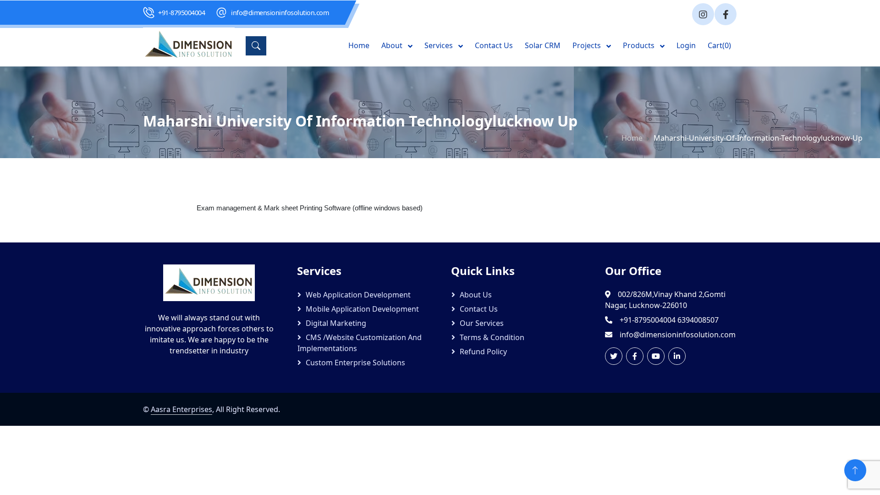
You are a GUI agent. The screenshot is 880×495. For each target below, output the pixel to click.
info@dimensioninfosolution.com (280, 12)
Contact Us (494, 45)
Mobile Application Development (362, 309)
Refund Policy (483, 351)
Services (439, 45)
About (392, 45)
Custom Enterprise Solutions (355, 363)
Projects (587, 45)
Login (686, 45)
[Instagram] (703, 14)
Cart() (719, 45)
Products (639, 45)
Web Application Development (358, 295)
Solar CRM (543, 45)
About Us (476, 295)
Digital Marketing (336, 323)
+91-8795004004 (181, 12)
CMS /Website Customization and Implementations (359, 342)
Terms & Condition (492, 337)
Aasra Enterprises (181, 409)
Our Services (482, 323)
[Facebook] (726, 14)
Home (358, 45)
